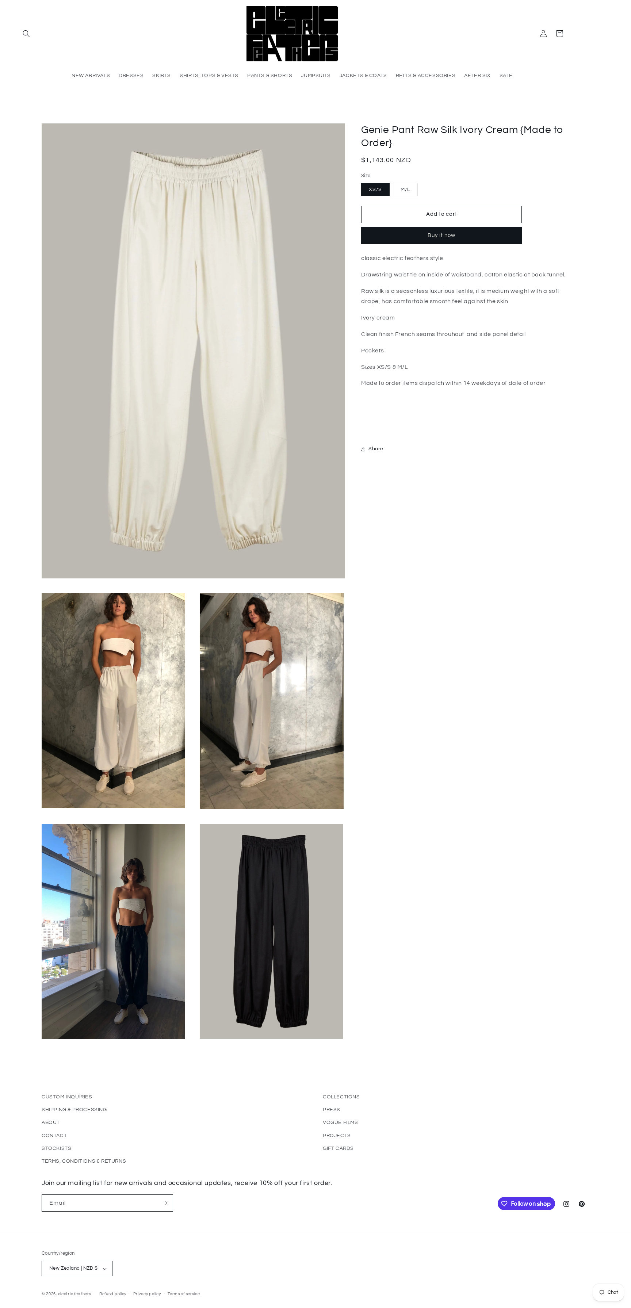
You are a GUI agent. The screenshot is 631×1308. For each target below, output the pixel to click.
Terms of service (184, 1294)
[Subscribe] (165, 1203)
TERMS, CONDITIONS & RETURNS (84, 1161)
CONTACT (54, 1135)
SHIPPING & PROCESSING (74, 1109)
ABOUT (51, 1122)
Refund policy (112, 1294)
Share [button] (375, 448)
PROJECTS (337, 1135)
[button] (26, 34)
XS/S (375, 189)
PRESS (331, 1109)
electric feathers (74, 1294)
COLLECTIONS (341, 1096)
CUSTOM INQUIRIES (67, 1096)
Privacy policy (147, 1294)
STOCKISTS (56, 1148)
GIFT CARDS (338, 1148)
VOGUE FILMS (340, 1122)
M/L (405, 189)
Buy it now (441, 235)
